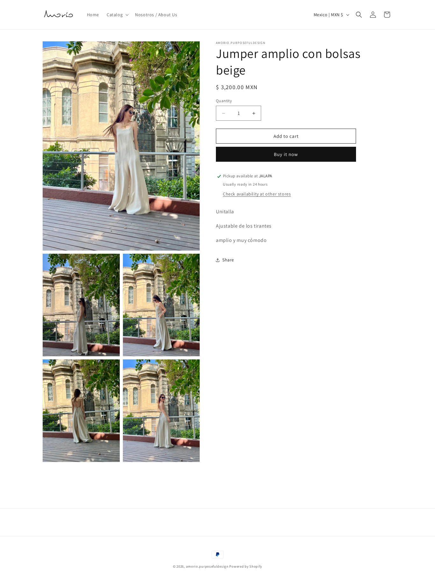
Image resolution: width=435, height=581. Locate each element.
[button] (117, 14)
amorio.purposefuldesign (207, 566)
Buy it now (286, 155)
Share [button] (228, 260)
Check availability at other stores (257, 194)
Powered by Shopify (245, 566)
